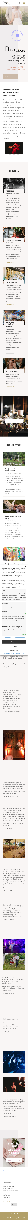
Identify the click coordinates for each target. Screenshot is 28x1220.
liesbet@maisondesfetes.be (11, 1190)
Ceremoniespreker (16, 473)
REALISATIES (10, 76)
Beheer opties (14, 650)
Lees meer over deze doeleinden (20, 638)
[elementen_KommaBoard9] (14, 153)
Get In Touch (14, 1160)
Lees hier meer (10, 222)
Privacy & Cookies (8, 1218)
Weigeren (14, 646)
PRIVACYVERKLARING (15, 653)
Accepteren (14, 642)
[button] (25, 566)
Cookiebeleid (7, 653)
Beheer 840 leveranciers (8, 638)
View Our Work (14, 421)
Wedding (14, 521)
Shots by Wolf (21, 1218)
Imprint (22, 653)
